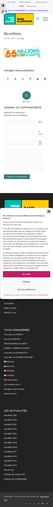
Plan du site (31, 6)
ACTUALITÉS (9, 303)
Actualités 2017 (10, 451)
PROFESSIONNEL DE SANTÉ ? (16, 343)
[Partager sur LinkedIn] (37, 79)
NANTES (10, 312)
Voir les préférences (26, 289)
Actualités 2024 (10, 419)
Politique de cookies (12, 295)
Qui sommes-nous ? (12, 384)
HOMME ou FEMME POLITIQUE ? (17, 348)
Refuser (26, 282)
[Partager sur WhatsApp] (23, 79)
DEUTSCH (10, 366)
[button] (48, 211)
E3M (22, 38)
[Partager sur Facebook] (8, 79)
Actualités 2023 (10, 424)
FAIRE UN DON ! (10, 308)
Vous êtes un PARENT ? (14, 334)
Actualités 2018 (10, 447)
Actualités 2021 (10, 433)
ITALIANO (10, 375)
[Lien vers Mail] (47, 503)
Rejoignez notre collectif (14, 389)
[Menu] (44, 19)
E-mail (40, 133)
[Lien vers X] (34, 503)
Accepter (26, 274)
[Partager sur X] (15, 79)
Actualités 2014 (10, 465)
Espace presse (41, 2)
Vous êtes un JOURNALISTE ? (16, 352)
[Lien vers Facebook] (26, 503)
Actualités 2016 (10, 456)
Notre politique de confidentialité (34, 295)
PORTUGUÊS (11, 380)
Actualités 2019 (10, 442)
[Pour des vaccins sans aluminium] (22, 19)
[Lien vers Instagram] (30, 503)
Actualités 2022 (10, 429)
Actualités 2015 (10, 460)
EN (20, 6)
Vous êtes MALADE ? (12, 339)
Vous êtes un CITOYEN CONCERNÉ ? (19, 357)
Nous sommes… (26, 2)
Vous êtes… (11, 2)
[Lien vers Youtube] (43, 503)
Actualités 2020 (10, 438)
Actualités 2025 (10, 415)
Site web (40, 142)
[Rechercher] (36, 19)
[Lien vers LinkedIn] (38, 503)
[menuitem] (12, 2)
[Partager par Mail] (45, 79)
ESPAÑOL (10, 371)
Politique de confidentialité (15, 479)
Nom (40, 122)
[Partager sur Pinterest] (30, 79)
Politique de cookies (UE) (14, 474)
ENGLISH (10, 361)
